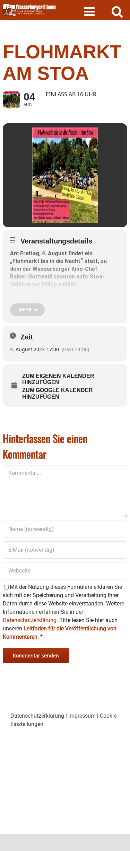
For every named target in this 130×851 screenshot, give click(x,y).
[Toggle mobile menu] (90, 11)
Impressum (82, 715)
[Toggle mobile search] (117, 11)
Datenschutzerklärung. (30, 620)
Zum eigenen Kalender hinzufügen (58, 379)
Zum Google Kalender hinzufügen (57, 393)
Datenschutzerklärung (37, 715)
